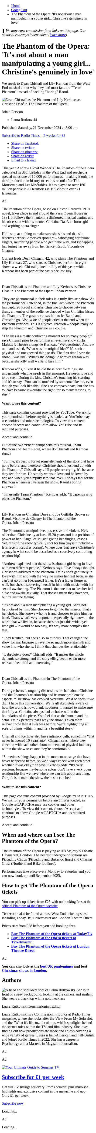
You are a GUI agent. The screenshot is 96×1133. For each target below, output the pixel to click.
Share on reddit (22, 156)
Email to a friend (23, 160)
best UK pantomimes (56, 966)
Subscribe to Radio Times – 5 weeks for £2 (33, 135)
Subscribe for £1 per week (33, 1077)
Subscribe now (13, 1103)
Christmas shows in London (24, 970)
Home (15, 6)
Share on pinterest (24, 152)
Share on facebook (25, 143)
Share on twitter (22, 148)
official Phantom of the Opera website (30, 906)
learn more (58, 35)
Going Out (19, 10)
